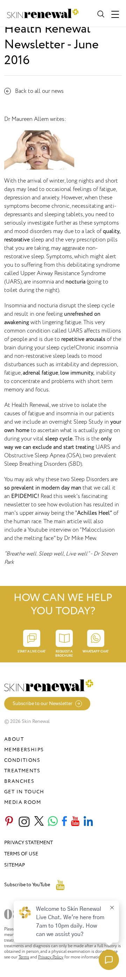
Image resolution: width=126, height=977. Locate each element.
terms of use (21, 853)
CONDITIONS (22, 760)
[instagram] (24, 821)
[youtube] (75, 821)
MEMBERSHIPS (24, 749)
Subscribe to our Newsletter (42, 703)
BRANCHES (19, 781)
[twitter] (39, 821)
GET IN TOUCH (24, 791)
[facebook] (64, 821)
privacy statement (28, 842)
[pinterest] (9, 821)
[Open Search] (100, 13)
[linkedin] (88, 821)
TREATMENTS (22, 770)
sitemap (14, 865)
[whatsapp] (53, 821)
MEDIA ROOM (22, 802)
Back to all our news (39, 91)
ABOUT (14, 739)
